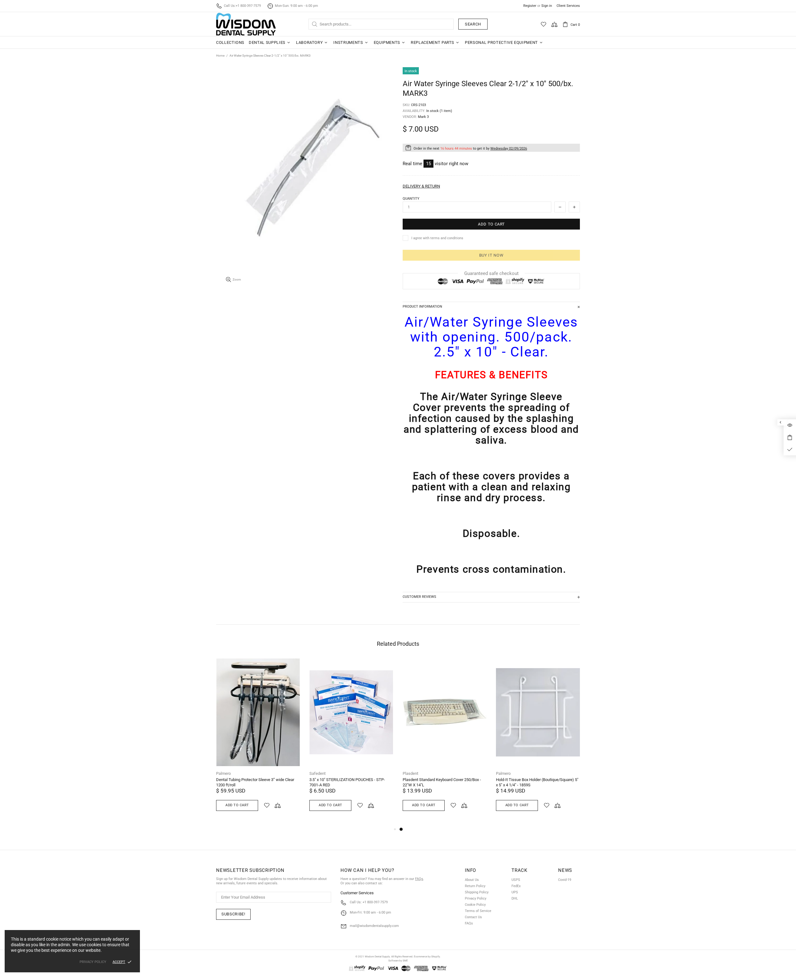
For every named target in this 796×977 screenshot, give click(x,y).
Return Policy (475, 886)
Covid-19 (564, 880)
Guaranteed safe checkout (491, 273)
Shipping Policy (476, 892)
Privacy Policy (475, 898)
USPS (515, 880)
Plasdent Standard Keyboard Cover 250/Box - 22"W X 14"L (442, 782)
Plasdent (410, 773)
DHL (514, 898)
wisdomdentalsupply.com (246, 24)
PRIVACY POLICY (93, 962)
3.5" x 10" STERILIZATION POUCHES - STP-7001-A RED (347, 782)
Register (529, 6)
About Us (472, 880)
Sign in (546, 6)
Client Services (568, 6)
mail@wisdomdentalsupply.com (374, 926)
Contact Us (473, 917)
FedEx (516, 886)
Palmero (223, 773)
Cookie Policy (475, 905)
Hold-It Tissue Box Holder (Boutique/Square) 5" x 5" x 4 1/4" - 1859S (537, 782)
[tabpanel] (444, 742)
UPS (514, 892)
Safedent (317, 773)
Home (220, 55)
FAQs (419, 879)
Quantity (411, 199)
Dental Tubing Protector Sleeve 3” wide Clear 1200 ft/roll (255, 782)
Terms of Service (478, 911)
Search (473, 24)
